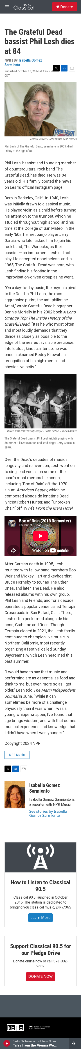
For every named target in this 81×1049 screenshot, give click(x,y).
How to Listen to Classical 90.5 (40, 886)
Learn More (40, 917)
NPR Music (17, 755)
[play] (7, 1043)
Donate (66, 7)
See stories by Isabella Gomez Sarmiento (48, 813)
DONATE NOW (40, 976)
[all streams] (75, 1043)
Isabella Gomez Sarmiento (23, 62)
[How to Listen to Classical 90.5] (40, 857)
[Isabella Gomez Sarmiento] (14, 794)
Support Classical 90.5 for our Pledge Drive (40, 949)
